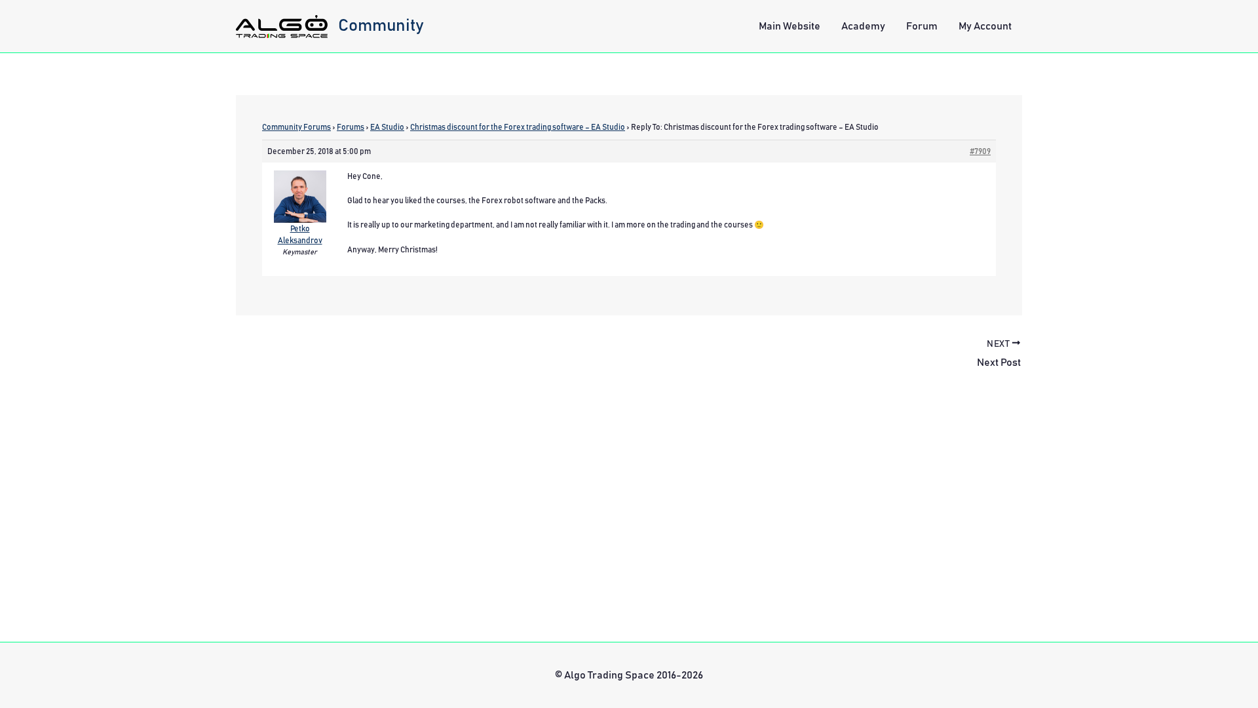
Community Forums (296, 127)
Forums (350, 127)
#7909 (980, 151)
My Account (985, 26)
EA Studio (387, 127)
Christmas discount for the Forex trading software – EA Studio (517, 127)
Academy (863, 26)
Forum (922, 26)
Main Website (789, 26)
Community (381, 25)
